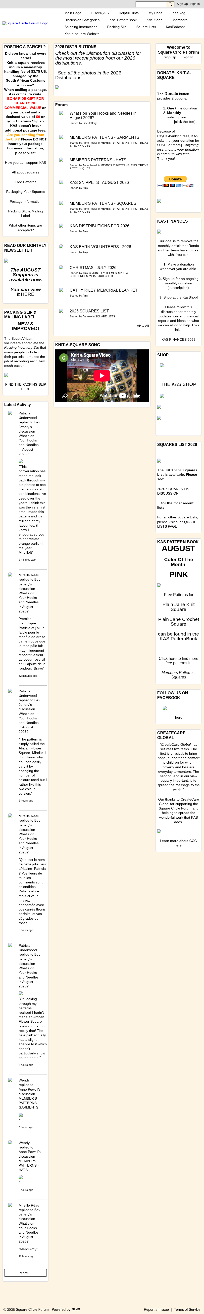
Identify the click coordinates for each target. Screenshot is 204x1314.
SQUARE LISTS (105, 316)
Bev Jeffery (90, 123)
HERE (27, 294)
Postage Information (26, 201)
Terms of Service (187, 1309)
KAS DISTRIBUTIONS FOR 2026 (99, 226)
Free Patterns (25, 182)
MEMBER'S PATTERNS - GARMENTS (104, 137)
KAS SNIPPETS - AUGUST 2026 (99, 182)
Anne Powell (90, 142)
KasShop (190, 297)
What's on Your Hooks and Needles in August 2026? (103, 115)
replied (24, 422)
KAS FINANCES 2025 (178, 339)
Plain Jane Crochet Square (178, 622)
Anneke (87, 316)
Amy (85, 187)
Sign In (195, 4)
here (173, 658)
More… (25, 1273)
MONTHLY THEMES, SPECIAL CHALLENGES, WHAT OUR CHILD (99, 274)
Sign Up (182, 4)
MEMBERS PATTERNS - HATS (98, 160)
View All (143, 326)
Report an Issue (156, 1309)
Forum (61, 105)
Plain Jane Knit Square (178, 607)
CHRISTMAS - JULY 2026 (93, 268)
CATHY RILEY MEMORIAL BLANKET (104, 290)
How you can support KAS (25, 163)
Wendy (24, 1080)
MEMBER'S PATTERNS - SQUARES (103, 203)
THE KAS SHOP (178, 384)
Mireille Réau (29, 575)
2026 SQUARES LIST (89, 311)
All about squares (25, 172)
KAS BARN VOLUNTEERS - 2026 (100, 247)
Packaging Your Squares (25, 192)
